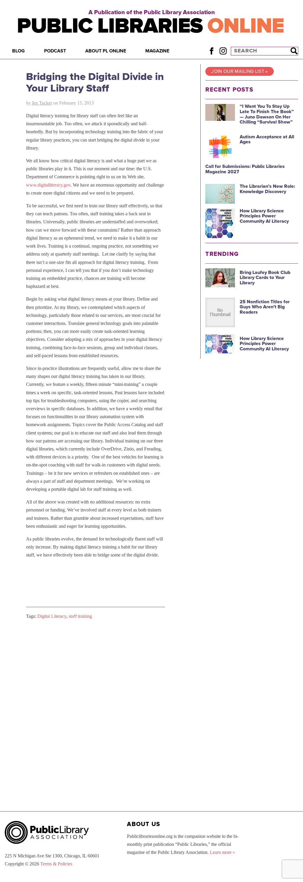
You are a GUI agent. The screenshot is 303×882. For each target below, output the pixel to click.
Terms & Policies (56, 863)
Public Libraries (150, 26)
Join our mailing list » (239, 71)
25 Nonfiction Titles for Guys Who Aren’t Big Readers (265, 307)
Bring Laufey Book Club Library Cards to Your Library (265, 278)
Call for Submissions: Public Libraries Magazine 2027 (245, 169)
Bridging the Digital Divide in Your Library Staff (95, 82)
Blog (18, 51)
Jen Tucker (42, 102)
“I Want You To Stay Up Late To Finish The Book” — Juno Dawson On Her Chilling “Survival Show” (267, 114)
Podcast (55, 51)
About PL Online (105, 51)
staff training (80, 616)
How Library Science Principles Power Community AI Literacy (264, 216)
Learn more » (222, 852)
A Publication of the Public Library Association (151, 12)
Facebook (211, 50)
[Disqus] (95, 699)
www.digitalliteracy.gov (48, 184)
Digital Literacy (51, 616)
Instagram (223, 50)
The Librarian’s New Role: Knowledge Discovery (267, 189)
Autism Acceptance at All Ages (267, 139)
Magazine (157, 51)
